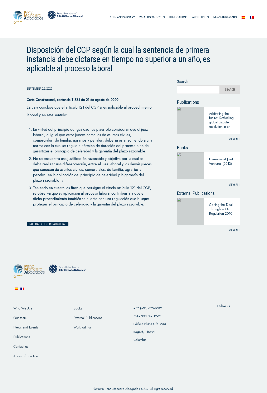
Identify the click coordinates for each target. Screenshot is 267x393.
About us (198, 17)
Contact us (20, 346)
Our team (19, 318)
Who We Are (23, 308)
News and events (225, 17)
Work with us (82, 327)
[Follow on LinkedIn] (239, 314)
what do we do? (150, 17)
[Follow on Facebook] (207, 314)
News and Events (25, 327)
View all (234, 139)
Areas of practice (25, 356)
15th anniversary (122, 17)
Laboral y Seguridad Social (47, 224)
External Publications (87, 318)
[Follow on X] (218, 314)
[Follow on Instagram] (229, 314)
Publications (178, 17)
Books (77, 308)
